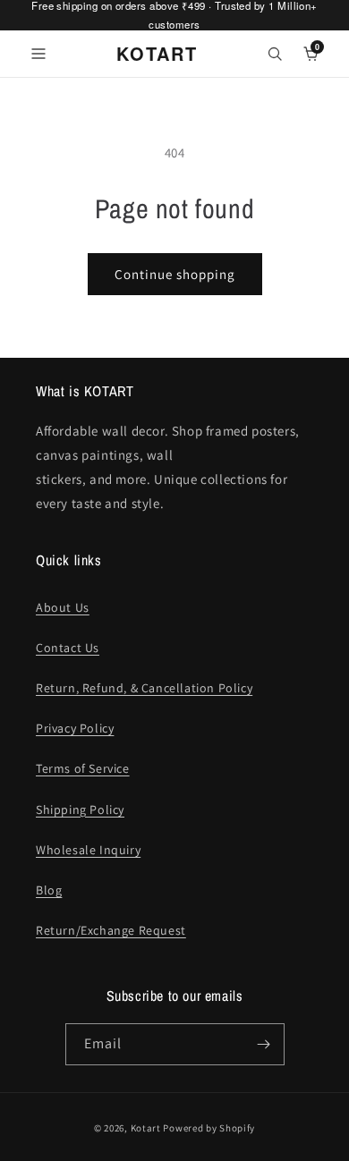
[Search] (275, 54)
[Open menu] (38, 54)
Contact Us (67, 648)
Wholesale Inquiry (88, 850)
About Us (62, 607)
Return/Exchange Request (111, 930)
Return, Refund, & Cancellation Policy (144, 688)
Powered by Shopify (209, 1128)
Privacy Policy (75, 728)
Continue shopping (175, 274)
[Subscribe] (264, 1044)
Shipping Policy (80, 809)
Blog (49, 890)
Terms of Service (83, 768)
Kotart (146, 1128)
